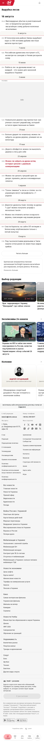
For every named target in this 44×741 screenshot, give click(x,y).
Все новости (8, 485)
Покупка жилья (9, 646)
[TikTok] (28, 428)
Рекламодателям (7, 455)
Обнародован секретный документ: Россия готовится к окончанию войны (16, 393)
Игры (24, 474)
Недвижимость (10, 639)
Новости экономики (12, 568)
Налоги (6, 585)
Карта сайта (27, 470)
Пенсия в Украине (10, 588)
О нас (3, 435)
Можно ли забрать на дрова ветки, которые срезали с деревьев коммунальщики (20, 164)
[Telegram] (36, 424)
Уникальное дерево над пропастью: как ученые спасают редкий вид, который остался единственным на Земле (23, 122)
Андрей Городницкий (19, 379)
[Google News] (36, 428)
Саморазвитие (9, 630)
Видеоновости (9, 498)
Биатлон (6, 668)
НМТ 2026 (7, 627)
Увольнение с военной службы (15, 543)
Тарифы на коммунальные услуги (16, 582)
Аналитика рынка (10, 643)
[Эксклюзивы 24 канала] (41, 319)
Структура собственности (31, 462)
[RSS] (40, 428)
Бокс (5, 659)
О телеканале (6, 447)
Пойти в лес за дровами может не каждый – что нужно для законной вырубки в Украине (20, 70)
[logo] (9, 3)
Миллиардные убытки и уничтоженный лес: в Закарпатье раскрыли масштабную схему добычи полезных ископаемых (23, 25)
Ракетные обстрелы (11, 514)
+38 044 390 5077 (29, 417)
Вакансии (26, 458)
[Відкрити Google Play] (9, 720)
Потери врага (8, 534)
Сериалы (6, 611)
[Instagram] (40, 424)
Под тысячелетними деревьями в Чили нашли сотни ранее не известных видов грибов (23, 244)
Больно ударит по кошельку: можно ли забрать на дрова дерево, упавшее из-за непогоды (23, 137)
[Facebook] (24, 424)
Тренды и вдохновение (12, 649)
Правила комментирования (32, 445)
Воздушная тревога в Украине (15, 524)
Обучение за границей (12, 633)
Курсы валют (8, 575)
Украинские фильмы (11, 601)
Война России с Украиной (14, 511)
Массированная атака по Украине (16, 528)
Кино (5, 594)
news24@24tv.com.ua (9, 417)
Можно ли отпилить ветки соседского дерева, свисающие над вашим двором (22, 216)
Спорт (6, 655)
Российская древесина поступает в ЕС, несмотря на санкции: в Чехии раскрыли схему (23, 55)
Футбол (6, 662)
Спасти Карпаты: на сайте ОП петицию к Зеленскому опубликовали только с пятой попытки (23, 229)
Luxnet (30, 728)
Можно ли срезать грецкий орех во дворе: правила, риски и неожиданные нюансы (23, 178)
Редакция (5, 439)
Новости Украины (10, 492)
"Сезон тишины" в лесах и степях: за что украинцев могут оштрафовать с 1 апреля (23, 193)
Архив (25, 466)
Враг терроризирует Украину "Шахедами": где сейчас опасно (16, 304)
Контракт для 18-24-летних (14, 553)
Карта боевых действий (12, 518)
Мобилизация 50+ (10, 547)
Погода (6, 505)
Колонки (7, 361)
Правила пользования (9, 459)
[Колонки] (41, 362)
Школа (6, 623)
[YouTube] (32, 424)
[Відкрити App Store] (21, 720)
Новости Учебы (10, 617)
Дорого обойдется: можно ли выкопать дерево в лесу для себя (23, 150)
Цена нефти (8, 572)
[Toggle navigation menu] (3, 3)
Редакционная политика (10, 443)
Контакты (26, 454)
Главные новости (10, 489)
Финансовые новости (12, 578)
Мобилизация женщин (12, 550)
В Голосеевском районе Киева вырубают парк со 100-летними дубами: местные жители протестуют (23, 41)
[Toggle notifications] (39, 3)
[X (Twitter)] (28, 424)
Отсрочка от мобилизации (13, 557)
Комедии (6, 607)
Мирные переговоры (11, 521)
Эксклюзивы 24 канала (15, 319)
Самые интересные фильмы (14, 598)
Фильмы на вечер (10, 604)
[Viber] (24, 428)
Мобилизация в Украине (14, 540)
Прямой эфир (8, 495)
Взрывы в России (10, 531)
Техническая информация (31, 450)
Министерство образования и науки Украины (21, 620)
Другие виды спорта (11, 672)
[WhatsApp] (32, 428)
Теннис (6, 665)
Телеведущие (6, 451)
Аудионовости (9, 502)
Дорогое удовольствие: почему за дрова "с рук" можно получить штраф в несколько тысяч (23, 207)
